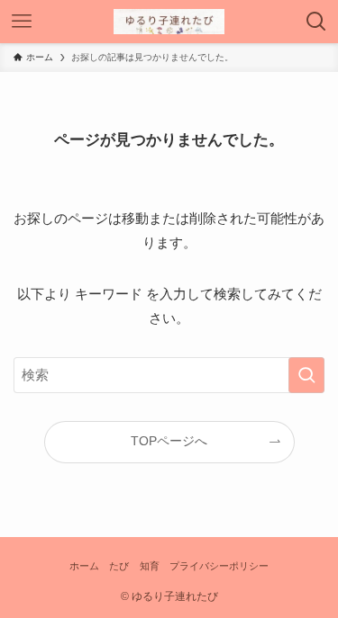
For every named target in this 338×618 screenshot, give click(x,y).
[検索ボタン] (316, 21)
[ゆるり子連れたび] (169, 21)
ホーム (84, 565)
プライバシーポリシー (219, 565)
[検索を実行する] (306, 375)
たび (119, 565)
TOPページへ (169, 441)
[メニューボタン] (21, 21)
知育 (150, 565)
